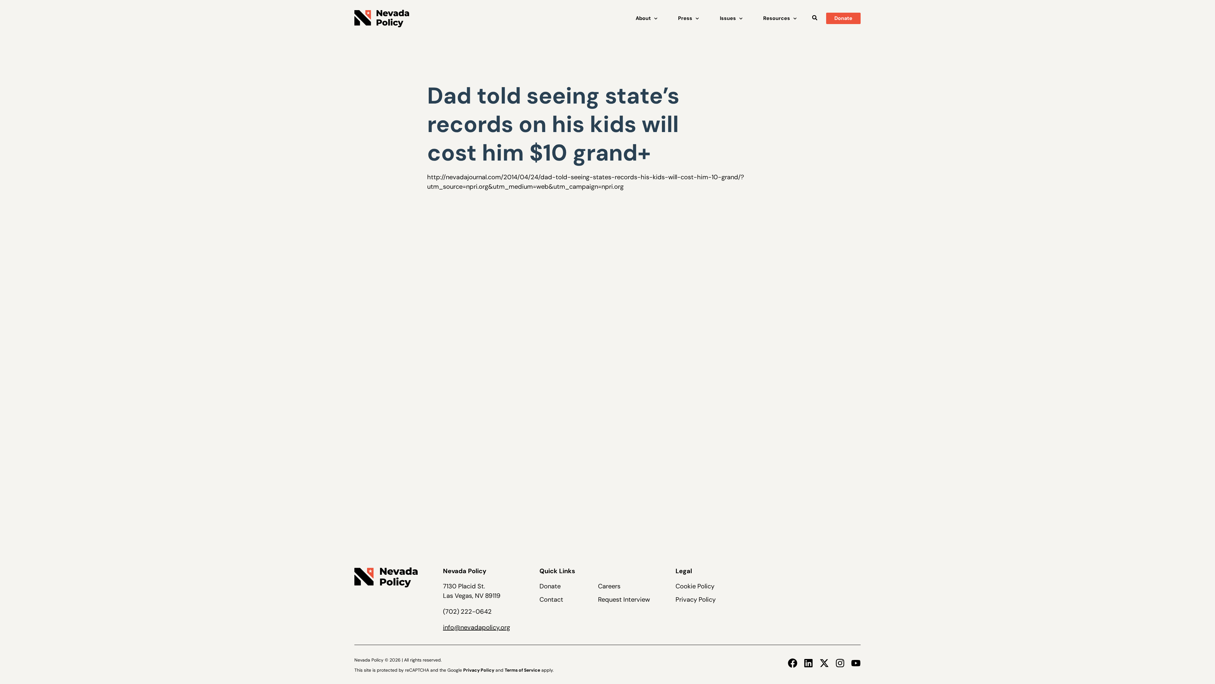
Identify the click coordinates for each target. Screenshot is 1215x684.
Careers (609, 586)
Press (685, 18)
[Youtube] (856, 663)
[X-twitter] (824, 663)
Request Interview (624, 599)
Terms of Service (522, 670)
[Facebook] (792, 663)
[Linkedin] (808, 663)
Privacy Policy (696, 599)
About (643, 18)
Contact (551, 599)
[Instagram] (840, 663)
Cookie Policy (695, 586)
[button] (814, 18)
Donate (550, 586)
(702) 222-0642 (467, 611)
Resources (776, 18)
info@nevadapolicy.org (476, 627)
